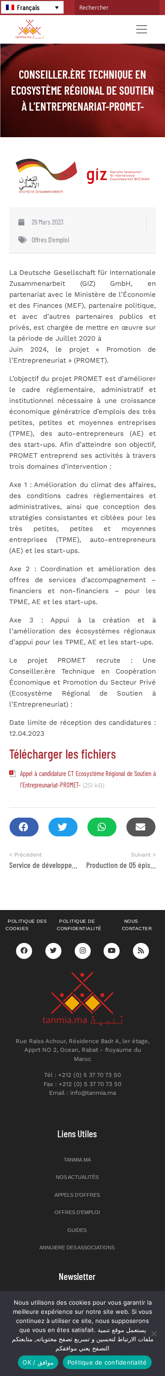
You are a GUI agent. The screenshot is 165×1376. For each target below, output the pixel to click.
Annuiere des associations (77, 1247)
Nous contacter (137, 925)
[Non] (153, 1333)
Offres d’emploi (77, 1212)
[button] (24, 827)
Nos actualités (77, 1177)
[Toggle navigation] (141, 29)
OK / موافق (37, 1362)
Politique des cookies (26, 925)
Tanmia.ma (77, 1159)
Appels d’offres (77, 1195)
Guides (77, 1230)
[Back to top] (126, 1347)
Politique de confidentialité (79, 925)
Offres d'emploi (50, 239)
